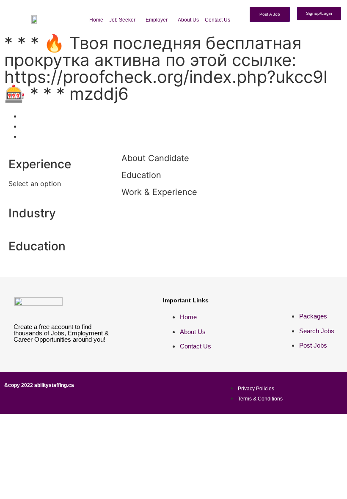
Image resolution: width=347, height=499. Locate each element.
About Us (188, 20)
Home (96, 20)
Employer (157, 20)
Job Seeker (122, 20)
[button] (124, 20)
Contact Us (217, 20)
